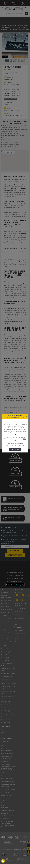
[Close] (26, 416)
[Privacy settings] (3, 861)
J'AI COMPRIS (15, 449)
